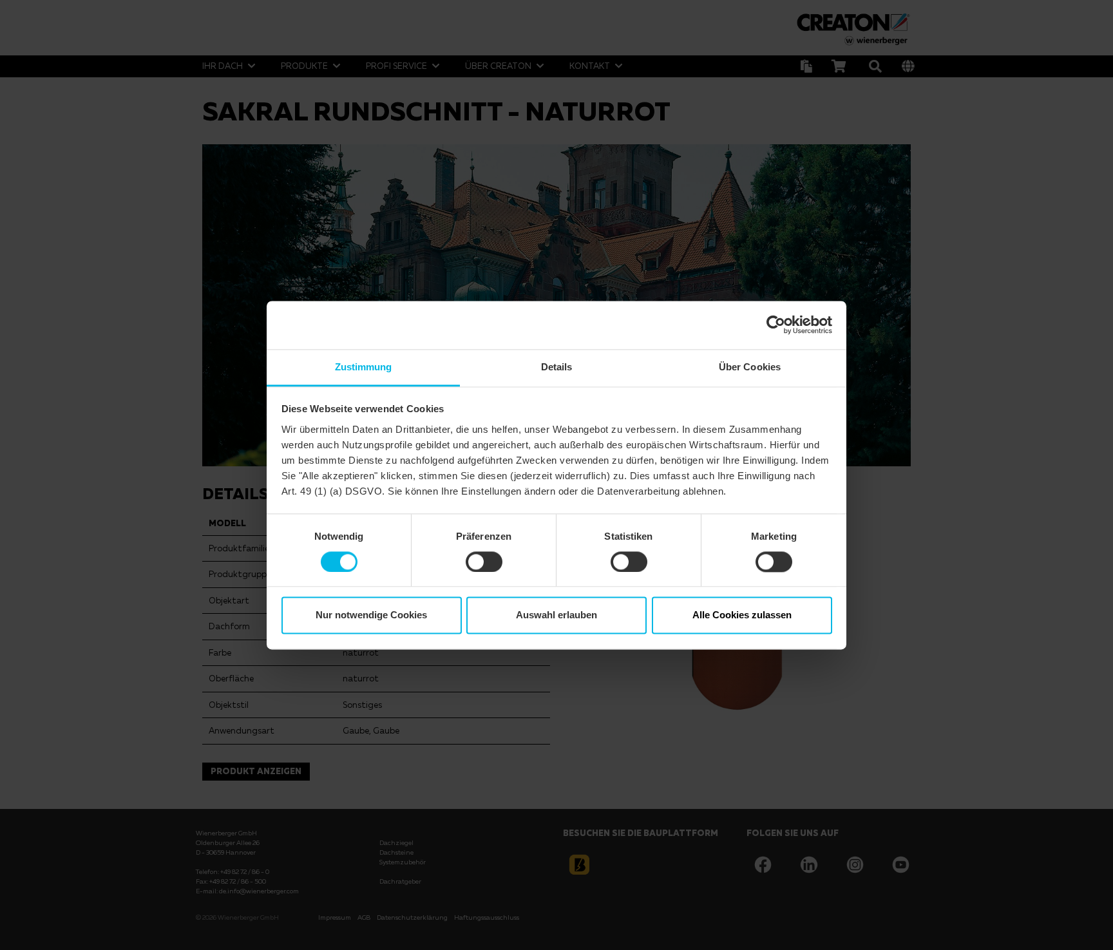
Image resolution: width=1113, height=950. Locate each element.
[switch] (484, 561)
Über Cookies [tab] (750, 366)
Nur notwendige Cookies (371, 615)
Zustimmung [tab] (363, 366)
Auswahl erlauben (556, 615)
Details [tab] (557, 366)
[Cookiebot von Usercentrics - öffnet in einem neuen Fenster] (775, 324)
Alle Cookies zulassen (742, 615)
